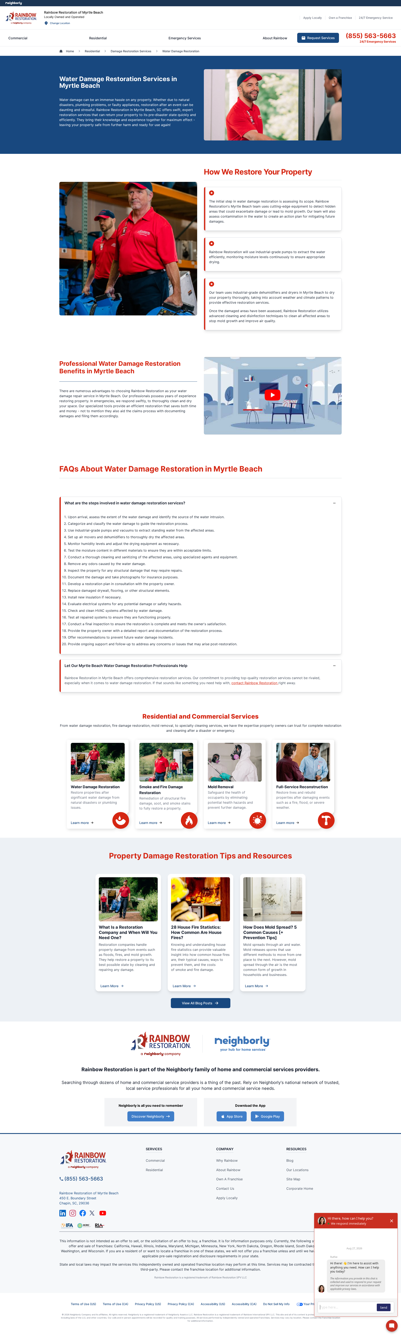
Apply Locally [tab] (312, 17)
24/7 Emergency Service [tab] (376, 17)
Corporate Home (299, 1188)
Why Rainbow (227, 1160)
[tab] (18, 38)
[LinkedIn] (62, 1213)
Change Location (60, 23)
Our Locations (297, 1170)
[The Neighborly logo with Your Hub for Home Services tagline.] (242, 1043)
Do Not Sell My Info (276, 1304)
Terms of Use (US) (83, 1304)
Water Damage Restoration (95, 787)
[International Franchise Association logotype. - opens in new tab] (84, 1225)
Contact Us (225, 1188)
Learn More (109, 986)
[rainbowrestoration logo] (95, 1159)
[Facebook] (82, 1213)
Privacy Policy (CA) (181, 1304)
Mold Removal (220, 787)
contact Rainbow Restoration (254, 683)
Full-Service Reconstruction (302, 787)
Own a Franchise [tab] (340, 17)
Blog (289, 1160)
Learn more (80, 822)
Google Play (270, 1116)
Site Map (293, 1179)
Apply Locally (227, 1198)
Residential (154, 1170)
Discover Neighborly (148, 1116)
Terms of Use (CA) (115, 1304)
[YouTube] (102, 1213)
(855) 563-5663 (83, 1179)
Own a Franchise (229, 1179)
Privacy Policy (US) (148, 1304)
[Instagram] (72, 1213)
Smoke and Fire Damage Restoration (161, 790)
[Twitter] (92, 1213)
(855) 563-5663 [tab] (371, 36)
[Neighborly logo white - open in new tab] (13, 3)
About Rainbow (228, 1170)
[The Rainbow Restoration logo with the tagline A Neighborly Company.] (160, 1044)
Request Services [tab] (321, 38)
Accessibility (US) (213, 1304)
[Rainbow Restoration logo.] (21, 18)
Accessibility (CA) (244, 1304)
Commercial (155, 1160)
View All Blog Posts (197, 1003)
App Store (234, 1116)
